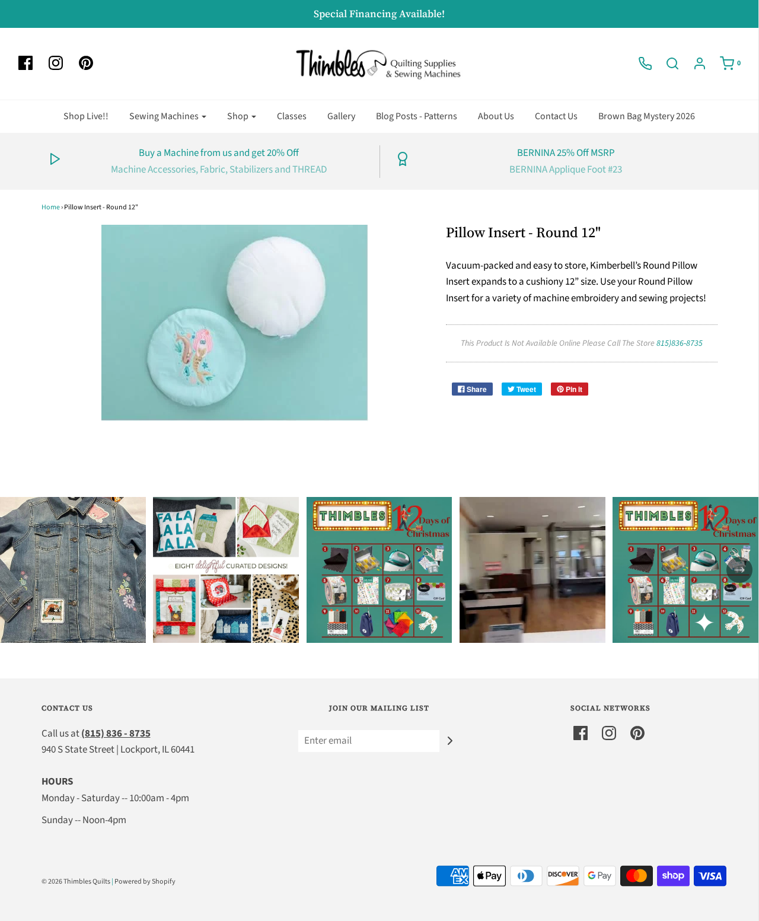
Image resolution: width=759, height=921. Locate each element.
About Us (496, 116)
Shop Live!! (86, 116)
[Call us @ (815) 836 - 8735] (639, 63)
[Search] (666, 63)
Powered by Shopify (145, 882)
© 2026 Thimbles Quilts (76, 882)
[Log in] (694, 63)
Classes (292, 116)
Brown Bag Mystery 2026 (646, 116)
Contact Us (556, 116)
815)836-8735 (679, 343)
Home (51, 207)
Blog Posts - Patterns (416, 116)
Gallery (341, 116)
